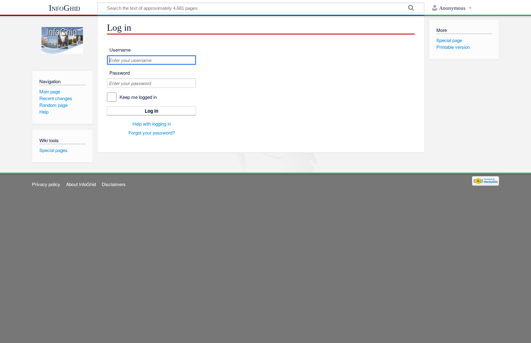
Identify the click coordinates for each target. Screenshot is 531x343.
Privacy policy (46, 184)
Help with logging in (151, 123)
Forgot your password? (151, 132)
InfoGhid (64, 8)
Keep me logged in (138, 97)
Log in (151, 110)
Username (120, 49)
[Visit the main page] (62, 40)
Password (119, 72)
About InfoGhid (81, 184)
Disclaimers (114, 184)
